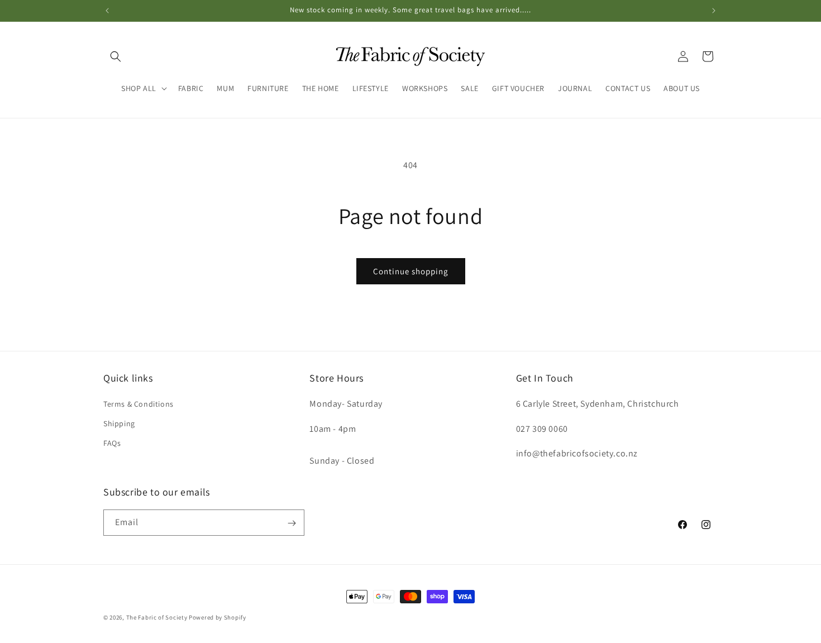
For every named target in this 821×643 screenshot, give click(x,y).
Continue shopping (410, 271)
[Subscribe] (291, 523)
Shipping (119, 423)
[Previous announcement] (107, 10)
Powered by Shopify (217, 617)
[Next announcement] (713, 10)
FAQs (112, 442)
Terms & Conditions (138, 403)
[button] (115, 56)
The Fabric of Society (157, 617)
